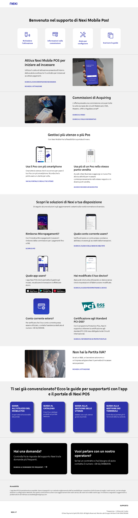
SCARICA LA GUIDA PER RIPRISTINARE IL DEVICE (90, 288)
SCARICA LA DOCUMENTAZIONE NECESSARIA (40, 82)
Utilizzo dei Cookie (122, 511)
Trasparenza (111, 511)
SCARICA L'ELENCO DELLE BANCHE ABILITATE (89, 246)
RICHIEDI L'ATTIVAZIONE (33, 86)
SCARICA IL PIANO (79, 115)
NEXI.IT (14, 512)
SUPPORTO (124, 505)
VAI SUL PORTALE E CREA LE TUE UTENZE (39, 181)
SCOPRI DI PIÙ (30, 248)
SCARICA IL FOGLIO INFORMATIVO (84, 119)
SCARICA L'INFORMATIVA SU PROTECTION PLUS (90, 339)
